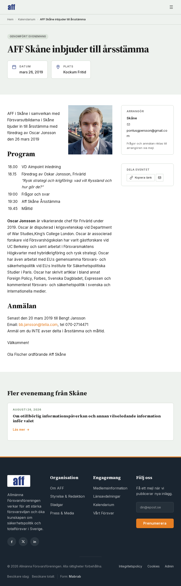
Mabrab (75, 576)
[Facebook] (11, 541)
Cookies (153, 566)
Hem (10, 19)
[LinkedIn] (34, 541)
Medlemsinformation (110, 488)
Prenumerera (154, 523)
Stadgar (56, 504)
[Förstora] (106, 111)
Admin (169, 566)
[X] (23, 541)
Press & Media (62, 513)
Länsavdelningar (107, 496)
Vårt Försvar (103, 513)
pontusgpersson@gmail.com (147, 133)
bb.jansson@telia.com (38, 324)
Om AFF (57, 488)
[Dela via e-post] (159, 177)
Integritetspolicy (130, 566)
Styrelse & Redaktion (67, 496)
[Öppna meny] (171, 7)
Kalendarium (26, 19)
